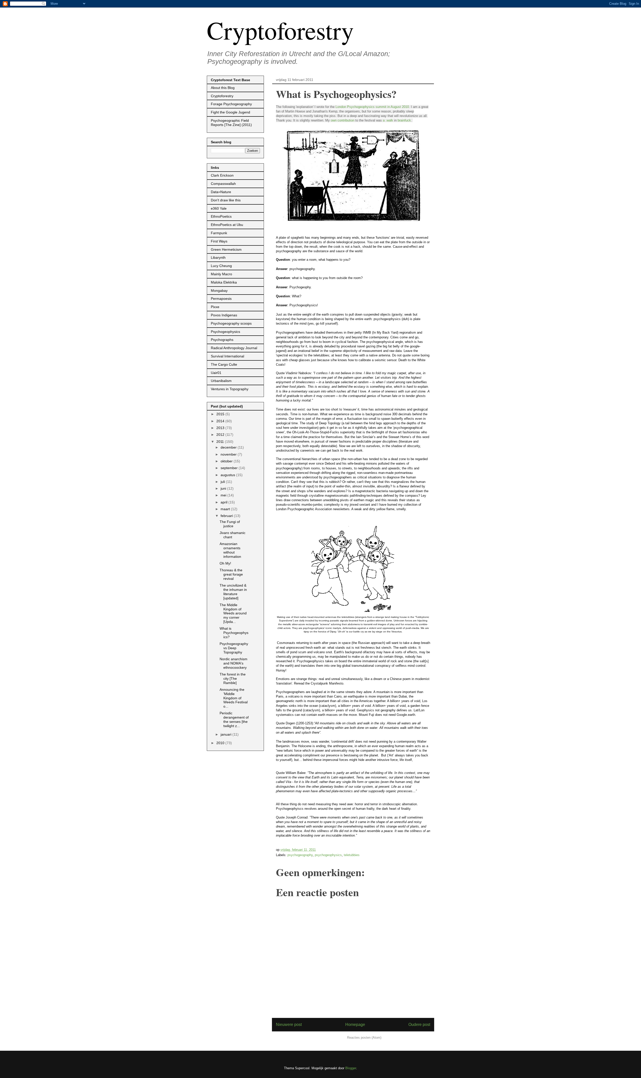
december (229, 447)
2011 (220, 442)
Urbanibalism (221, 381)
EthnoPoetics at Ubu (227, 225)
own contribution (342, 120)
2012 (220, 435)
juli (223, 482)
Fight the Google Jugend (230, 112)
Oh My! (225, 563)
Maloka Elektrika (224, 282)
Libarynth (218, 257)
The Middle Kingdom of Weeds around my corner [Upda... (233, 613)
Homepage (355, 1024)
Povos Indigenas (224, 315)
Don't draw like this (226, 200)
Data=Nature (221, 192)
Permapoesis (221, 299)
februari (227, 516)
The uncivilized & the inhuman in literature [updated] (233, 591)
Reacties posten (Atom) (364, 1037)
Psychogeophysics (225, 332)
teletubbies (352, 855)
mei (224, 495)
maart (226, 509)
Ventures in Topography (229, 389)
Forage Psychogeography (231, 104)
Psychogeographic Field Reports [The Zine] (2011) (231, 122)
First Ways (219, 241)
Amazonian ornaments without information (230, 550)
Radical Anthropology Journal (234, 348)
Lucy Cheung (221, 266)
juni (224, 488)
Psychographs (222, 340)
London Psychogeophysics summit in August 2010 (372, 107)
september (230, 468)
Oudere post (419, 1024)
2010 (220, 743)
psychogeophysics (328, 855)
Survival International (227, 356)
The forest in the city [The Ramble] (233, 678)
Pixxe (215, 307)
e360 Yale (219, 208)
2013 (220, 428)
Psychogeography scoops (231, 323)
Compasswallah (223, 184)
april (224, 502)
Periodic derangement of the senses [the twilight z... (234, 719)
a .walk (388, 120)
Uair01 (216, 373)
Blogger (350, 1068)
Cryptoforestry (280, 30)
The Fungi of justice (230, 524)
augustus (228, 475)
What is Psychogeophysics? (234, 632)
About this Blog (223, 88)
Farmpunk (219, 233)
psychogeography (300, 855)
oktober (227, 461)
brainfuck (404, 120)
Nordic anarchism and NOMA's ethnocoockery (233, 663)
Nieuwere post (289, 1024)
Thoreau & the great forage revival (231, 574)
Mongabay (219, 291)
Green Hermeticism (226, 249)
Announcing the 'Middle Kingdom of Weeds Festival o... (234, 698)
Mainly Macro (221, 274)
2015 (220, 414)
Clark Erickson (222, 175)
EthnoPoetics (221, 216)
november (229, 454)
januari (226, 734)
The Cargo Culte (224, 364)
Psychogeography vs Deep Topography (234, 648)
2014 (220, 421)
